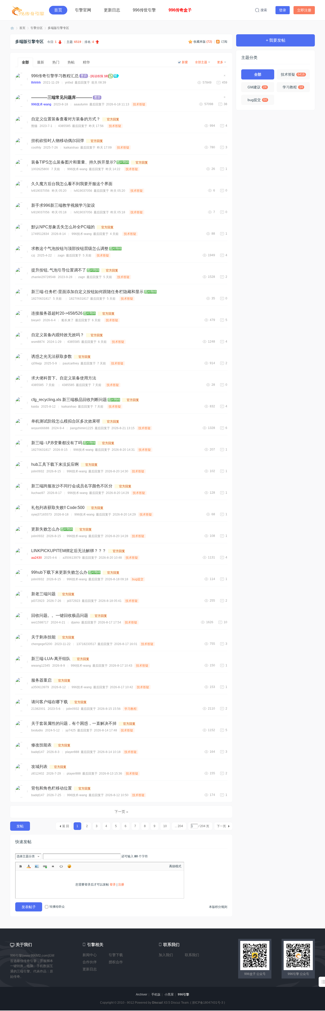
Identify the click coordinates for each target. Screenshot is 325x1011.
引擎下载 (116, 955)
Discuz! (157, 1002)
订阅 (224, 41)
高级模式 (175, 866)
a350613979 (71, 557)
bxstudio (37, 730)
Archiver (141, 994)
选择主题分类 (26, 856)
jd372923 (37, 601)
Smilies (69, 866)
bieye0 (36, 320)
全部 (25, 62)
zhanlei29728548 (43, 277)
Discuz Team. (180, 1002)
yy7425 (71, 730)
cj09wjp (36, 363)
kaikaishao (71, 147)
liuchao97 (38, 493)
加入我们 (166, 955)
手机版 (155, 994)
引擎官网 (83, 10)
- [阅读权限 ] (69, 76)
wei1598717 (39, 622)
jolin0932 (37, 471)
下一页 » (121, 812)
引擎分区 (36, 28)
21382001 (38, 709)
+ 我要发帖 (275, 40)
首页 (58, 10)
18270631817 (41, 298)
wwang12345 (40, 665)
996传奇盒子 (180, 10)
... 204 (179, 826)
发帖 (20, 826)
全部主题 (201, 62)
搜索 (264, 10)
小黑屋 (169, 994)
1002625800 (40, 169)
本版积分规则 (218, 907)
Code (61, 866)
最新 (40, 62)
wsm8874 (38, 342)
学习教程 (130, 709)
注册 (121, 884)
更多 (220, 62)
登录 (282, 10)
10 (165, 826)
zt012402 (37, 773)
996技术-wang (41, 104)
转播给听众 (57, 906)
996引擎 (183, 994)
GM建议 (257, 87)
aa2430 (36, 557)
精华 (86, 62)
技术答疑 (139, 104)
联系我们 (192, 955)
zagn (61, 255)
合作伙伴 (90, 962)
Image (36, 866)
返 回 (65, 826)
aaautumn (81, 104)
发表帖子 (29, 907)
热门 (55, 62)
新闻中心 (90, 955)
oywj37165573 (41, 514)
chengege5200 (41, 644)
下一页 (221, 826)
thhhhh (36, 82)
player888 (72, 752)
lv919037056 (40, 190)
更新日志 (112, 10)
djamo (75, 622)
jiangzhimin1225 (81, 428)
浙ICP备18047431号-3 (207, 1002)
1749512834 (40, 234)
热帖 (71, 62)
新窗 (185, 62)
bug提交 (137, 579)
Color (28, 866)
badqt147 (37, 752)
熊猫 (34, 126)
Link (44, 866)
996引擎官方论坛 (12, 28)
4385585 (64, 126)
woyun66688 (40, 428)
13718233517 (86, 644)
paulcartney (71, 363)
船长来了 (67, 320)
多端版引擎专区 (58, 28)
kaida (35, 406)
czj (33, 255)
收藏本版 (202, 41)
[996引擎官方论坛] (27, 10)
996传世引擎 (144, 10)
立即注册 (304, 10)
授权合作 (116, 962)
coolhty (36, 147)
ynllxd (69, 82)
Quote (53, 866)
